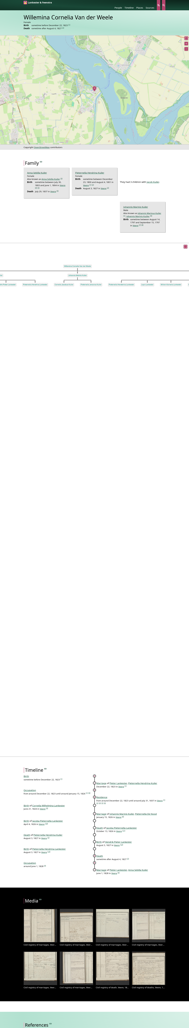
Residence (101, 797)
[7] (140, 225)
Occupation (30, 790)
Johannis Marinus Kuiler (149, 213)
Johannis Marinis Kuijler (138, 216)
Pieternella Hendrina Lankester (49, 848)
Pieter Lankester (118, 783)
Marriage (101, 783)
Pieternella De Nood (146, 813)
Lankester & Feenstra (40, 2)
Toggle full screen (186, 38)
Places (139, 7)
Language (158, 5)
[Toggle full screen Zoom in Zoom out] (94, 90)
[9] (47, 808)
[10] (46, 824)
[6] (151, 216)
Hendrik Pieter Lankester (118, 841)
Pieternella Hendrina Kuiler (89, 172)
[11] (123, 831)
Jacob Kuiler (153, 181)
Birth (26, 776)
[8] (142, 225)
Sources (150, 7)
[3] (61, 178)
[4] (36, 188)
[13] (48, 852)
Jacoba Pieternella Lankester (47, 820)
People (118, 7)
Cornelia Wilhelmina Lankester (48, 805)
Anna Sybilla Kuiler (51, 179)
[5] (38, 188)
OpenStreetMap (42, 147)
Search (163, 5)
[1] (69, 25)
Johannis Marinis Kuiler (135, 206)
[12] (121, 845)
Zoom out (186, 49)
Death (99, 827)
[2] (63, 28)
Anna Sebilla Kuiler (37, 172)
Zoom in (186, 43)
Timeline (129, 7)
